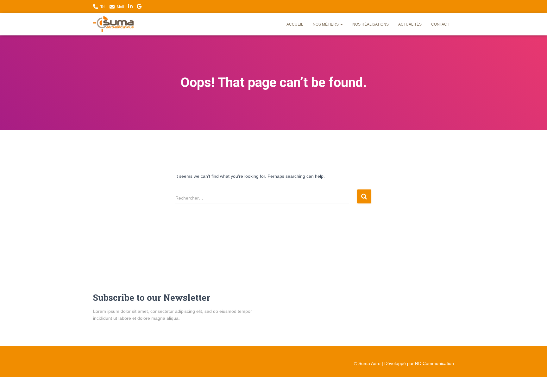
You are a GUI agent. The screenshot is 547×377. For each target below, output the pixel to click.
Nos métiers (326, 24)
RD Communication (434, 363)
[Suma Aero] (113, 24)
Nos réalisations (370, 24)
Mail (120, 7)
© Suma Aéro (367, 363)
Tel (102, 7)
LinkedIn (130, 7)
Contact (440, 24)
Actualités (410, 24)
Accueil (294, 24)
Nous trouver (139, 7)
